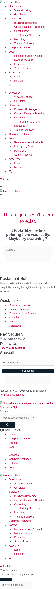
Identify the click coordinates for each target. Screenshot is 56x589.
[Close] (6, 579)
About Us (14, 317)
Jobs (11, 51)
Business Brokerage (25, 22)
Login (17, 76)
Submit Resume (23, 68)
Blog (11, 321)
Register (19, 80)
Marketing (19, 39)
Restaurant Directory (20, 305)
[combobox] (16, 418)
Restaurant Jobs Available (28, 56)
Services (14, 18)
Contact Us (15, 325)
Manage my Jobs (23, 60)
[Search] (7, 425)
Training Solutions (30, 35)
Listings (13, 443)
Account (13, 72)
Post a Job (20, 64)
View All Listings (23, 10)
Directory (14, 6)
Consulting (20, 31)
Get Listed (20, 14)
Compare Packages (20, 47)
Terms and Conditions (12, 394)
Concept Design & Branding (29, 27)
